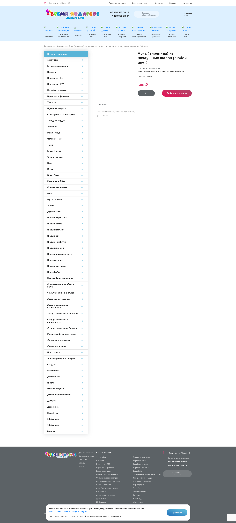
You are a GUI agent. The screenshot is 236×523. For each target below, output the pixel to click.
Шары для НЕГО (55, 84)
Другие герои (54, 211)
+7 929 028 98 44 (119, 16)
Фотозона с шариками (58, 340)
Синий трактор (55, 157)
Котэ (49, 163)
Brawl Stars (53, 175)
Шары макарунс (55, 248)
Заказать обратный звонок (180, 474)
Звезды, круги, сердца (59, 299)
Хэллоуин (52, 400)
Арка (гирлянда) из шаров (81, 46)
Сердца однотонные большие (62, 328)
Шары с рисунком (56, 266)
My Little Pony (54, 199)
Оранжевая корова (57, 187)
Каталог (60, 46)
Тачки (50, 145)
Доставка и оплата (117, 3)
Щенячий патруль (56, 108)
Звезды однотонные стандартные (57, 306)
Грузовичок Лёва (56, 181)
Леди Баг (52, 126)
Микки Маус (53, 132)
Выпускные (53, 370)
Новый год (53, 413)
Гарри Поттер (54, 151)
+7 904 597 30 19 (119, 12)
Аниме (50, 205)
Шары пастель (54, 223)
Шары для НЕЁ (55, 78)
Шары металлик (55, 229)
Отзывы (158, 3)
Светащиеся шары (56, 346)
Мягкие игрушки (55, 388)
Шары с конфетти (56, 242)
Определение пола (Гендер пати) (61, 285)
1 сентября (53, 60)
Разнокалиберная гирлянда (61, 334)
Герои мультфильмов (58, 96)
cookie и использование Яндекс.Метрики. (69, 511)
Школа (50, 382)
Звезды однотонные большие (62, 313)
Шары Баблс (53, 272)
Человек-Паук (54, 138)
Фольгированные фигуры (60, 292)
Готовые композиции (58, 66)
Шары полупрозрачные (59, 254)
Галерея (172, 3)
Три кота (51, 102)
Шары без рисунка (57, 217)
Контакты (187, 3)
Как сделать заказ (140, 3)
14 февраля (53, 425)
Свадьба (51, 364)
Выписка (51, 72)
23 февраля (53, 419)
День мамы (53, 406)
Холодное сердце (56, 120)
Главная (48, 46)
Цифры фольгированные (60, 278)
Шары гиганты (55, 260)
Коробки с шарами (56, 90)
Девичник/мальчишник (59, 394)
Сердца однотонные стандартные (57, 321)
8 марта (51, 431)
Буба (49, 193)
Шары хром (53, 236)
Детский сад (53, 376)
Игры (50, 169)
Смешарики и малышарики (61, 114)
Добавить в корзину (177, 93)
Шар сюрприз (54, 352)
